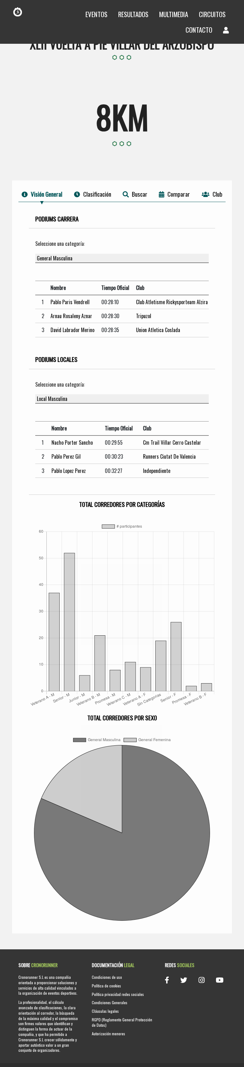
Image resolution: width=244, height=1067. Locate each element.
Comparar (178, 194)
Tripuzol (143, 316)
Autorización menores (108, 1033)
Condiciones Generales (109, 1002)
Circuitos (212, 14)
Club (217, 194)
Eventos (96, 14)
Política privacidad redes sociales (118, 994)
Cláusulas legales (105, 1011)
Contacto (199, 30)
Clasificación (97, 194)
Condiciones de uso (107, 977)
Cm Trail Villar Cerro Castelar (172, 442)
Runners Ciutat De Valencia (169, 456)
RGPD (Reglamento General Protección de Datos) (122, 1022)
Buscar (139, 194)
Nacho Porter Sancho (72, 442)
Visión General (46, 194)
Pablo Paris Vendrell (70, 302)
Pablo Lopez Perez (68, 471)
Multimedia (173, 14)
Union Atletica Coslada (158, 330)
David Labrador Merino (72, 330)
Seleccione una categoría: (60, 243)
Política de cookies (106, 985)
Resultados (133, 14)
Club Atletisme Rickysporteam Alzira (172, 302)
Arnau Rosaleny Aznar (71, 316)
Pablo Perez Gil (66, 456)
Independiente (156, 471)
